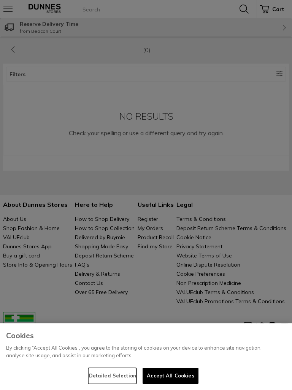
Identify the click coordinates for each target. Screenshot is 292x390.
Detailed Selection (112, 375)
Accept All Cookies (170, 375)
